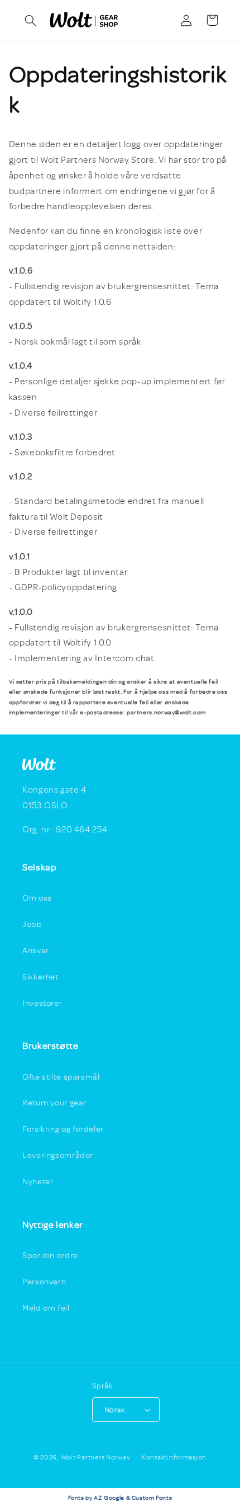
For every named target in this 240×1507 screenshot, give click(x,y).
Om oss (37, 897)
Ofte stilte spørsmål (61, 1076)
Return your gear (54, 1102)
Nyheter (37, 1181)
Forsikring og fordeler (63, 1128)
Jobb (32, 924)
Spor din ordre (50, 1255)
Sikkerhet (40, 976)
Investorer (42, 1002)
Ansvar (35, 950)
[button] (31, 20)
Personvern (44, 1281)
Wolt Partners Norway (96, 1457)
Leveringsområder (57, 1155)
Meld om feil (46, 1307)
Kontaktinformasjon (174, 1457)
